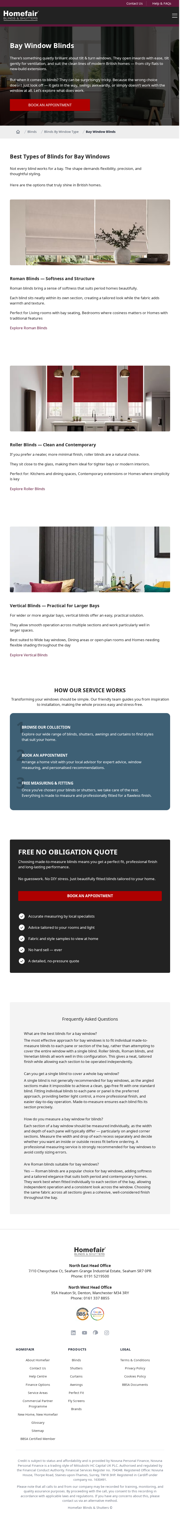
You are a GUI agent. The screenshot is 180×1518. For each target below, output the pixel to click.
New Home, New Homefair (38, 1414)
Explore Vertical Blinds (29, 654)
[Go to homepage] (90, 1251)
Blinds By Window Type (61, 132)
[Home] (18, 132)
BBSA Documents (135, 1385)
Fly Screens (76, 1401)
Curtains (76, 1376)
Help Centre (38, 1376)
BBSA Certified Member (37, 1439)
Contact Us (134, 3)
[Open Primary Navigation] (174, 15)
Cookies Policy (135, 1376)
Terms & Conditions (135, 1360)
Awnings (76, 1385)
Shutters (76, 1368)
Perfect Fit (76, 1393)
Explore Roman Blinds (28, 327)
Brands (76, 1409)
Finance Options (38, 1385)
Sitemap (38, 1431)
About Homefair (38, 1360)
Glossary (37, 1422)
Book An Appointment (50, 104)
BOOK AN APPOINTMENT (90, 895)
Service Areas (38, 1393)
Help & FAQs (161, 3)
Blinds (32, 132)
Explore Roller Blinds (27, 488)
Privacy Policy (135, 1368)
